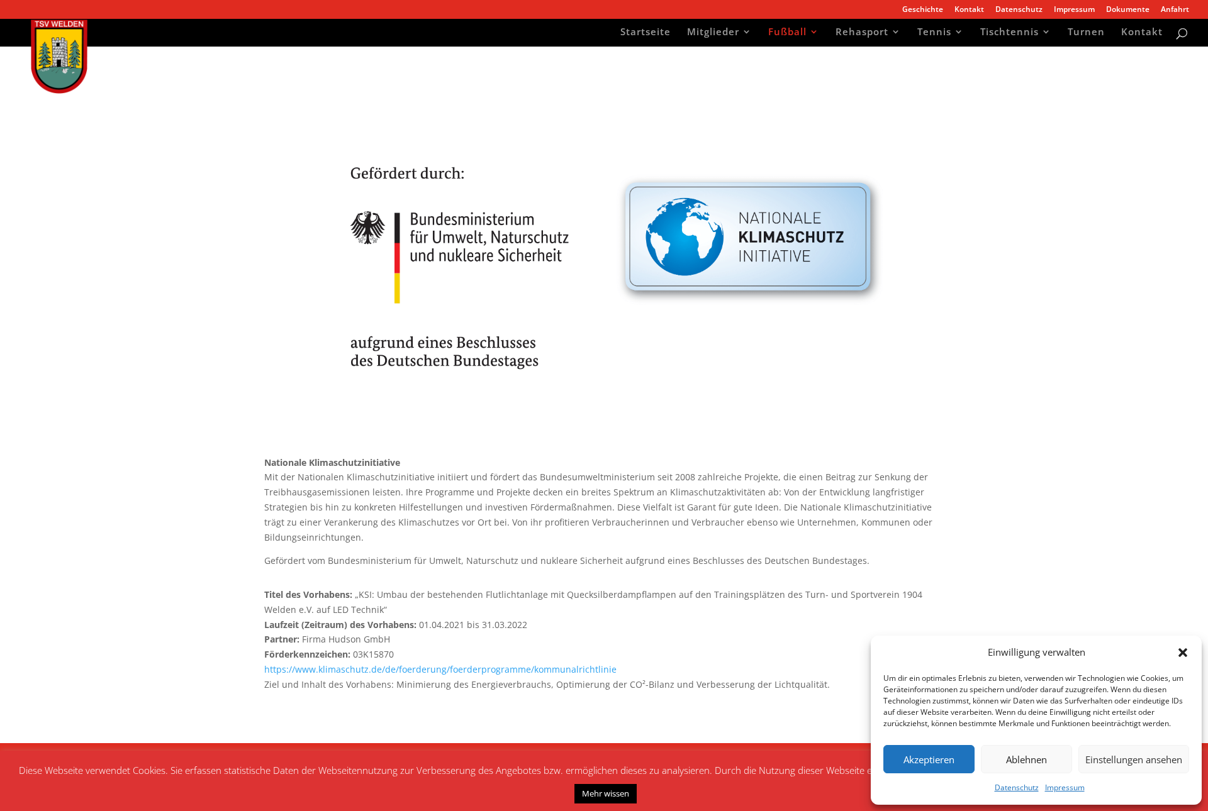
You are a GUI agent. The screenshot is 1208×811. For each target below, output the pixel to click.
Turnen (1086, 33)
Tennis (934, 33)
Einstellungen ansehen (1133, 759)
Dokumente (1127, 10)
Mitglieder (713, 33)
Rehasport (862, 33)
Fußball (787, 33)
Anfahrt (1175, 10)
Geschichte (922, 10)
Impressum (1065, 787)
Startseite (645, 33)
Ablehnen (1026, 759)
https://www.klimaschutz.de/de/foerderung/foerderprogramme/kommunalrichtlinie (440, 669)
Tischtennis (1009, 33)
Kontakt (969, 10)
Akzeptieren (928, 759)
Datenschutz (1017, 787)
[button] (1183, 652)
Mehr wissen (605, 793)
